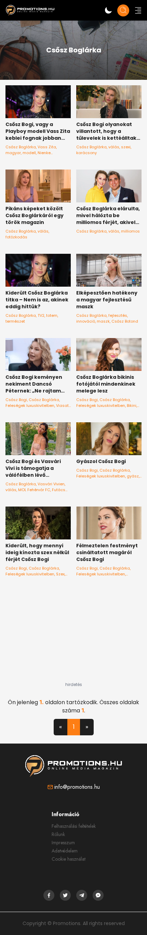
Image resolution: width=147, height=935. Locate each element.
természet (15, 321)
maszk (103, 321)
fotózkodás (16, 237)
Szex (60, 574)
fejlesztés (117, 315)
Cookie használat (68, 859)
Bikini (131, 405)
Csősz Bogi (16, 399)
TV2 (41, 315)
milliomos (130, 231)
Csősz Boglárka (20, 147)
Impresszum (63, 842)
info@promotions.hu (77, 787)
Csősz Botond (124, 321)
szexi (126, 147)
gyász (133, 476)
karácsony (86, 152)
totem (51, 315)
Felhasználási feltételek (74, 826)
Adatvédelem (65, 850)
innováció (85, 321)
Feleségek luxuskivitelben (29, 405)
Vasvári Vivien (51, 484)
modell (29, 152)
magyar (13, 152)
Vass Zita (47, 147)
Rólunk (58, 834)
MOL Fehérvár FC (34, 490)
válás (113, 147)
